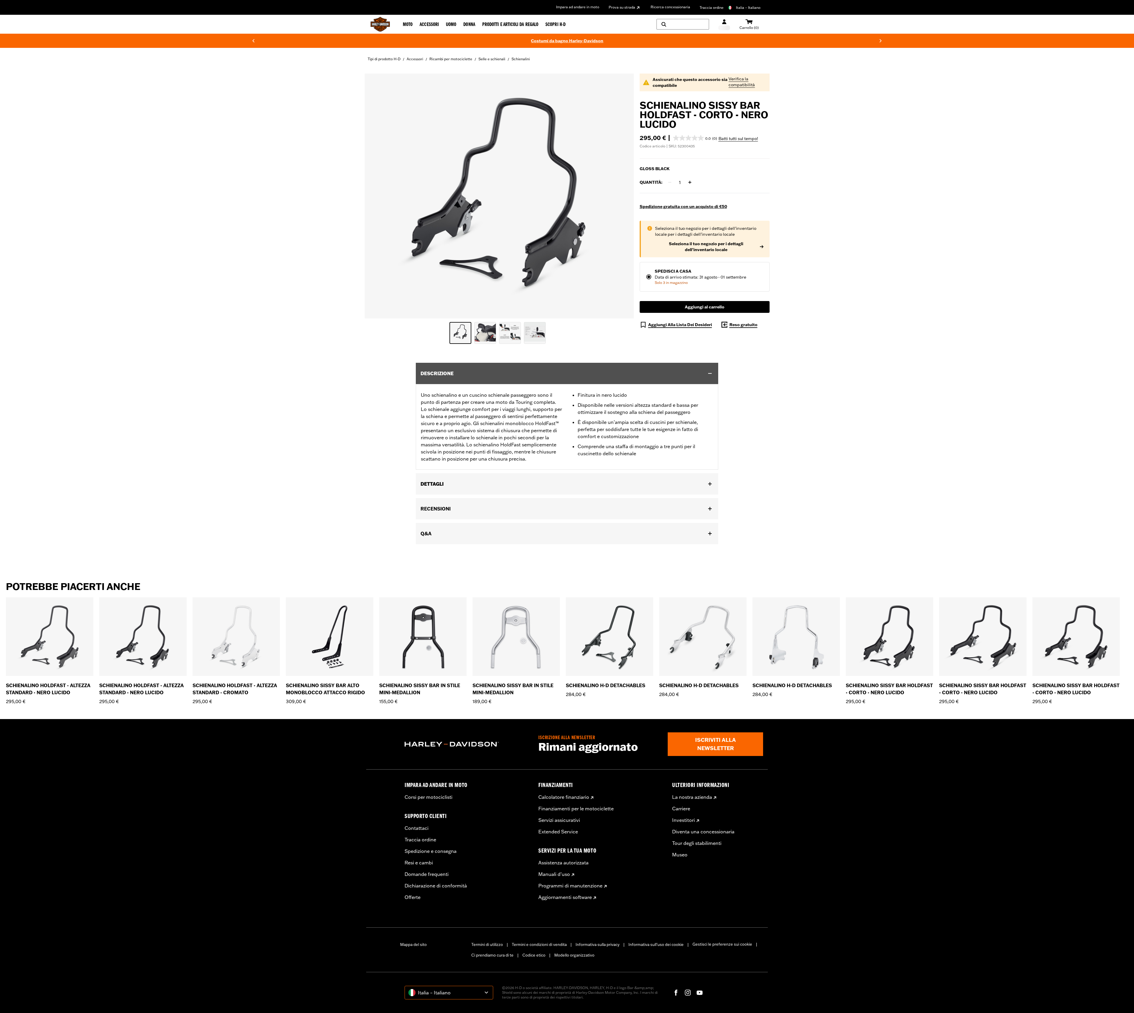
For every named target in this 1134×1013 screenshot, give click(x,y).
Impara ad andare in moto (577, 7)
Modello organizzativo (574, 955)
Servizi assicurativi (559, 820)
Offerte (413, 897)
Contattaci (416, 828)
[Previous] (253, 41)
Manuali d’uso (554, 874)
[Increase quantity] (690, 182)
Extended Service (558, 832)
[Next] (881, 41)
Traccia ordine (712, 7)
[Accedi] (724, 24)
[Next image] (622, 196)
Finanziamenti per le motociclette (576, 809)
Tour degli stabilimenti (696, 843)
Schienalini (520, 59)
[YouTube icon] (699, 992)
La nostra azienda (692, 797)
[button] (695, 138)
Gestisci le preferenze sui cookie (722, 944)
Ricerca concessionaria (670, 7)
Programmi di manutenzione (570, 886)
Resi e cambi (419, 863)
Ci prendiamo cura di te (492, 955)
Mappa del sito (413, 944)
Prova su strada (622, 7)
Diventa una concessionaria (703, 832)
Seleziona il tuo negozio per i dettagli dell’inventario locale (706, 246)
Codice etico (533, 955)
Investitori (683, 820)
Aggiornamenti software (565, 897)
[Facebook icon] (676, 992)
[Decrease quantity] (670, 182)
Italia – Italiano (748, 7)
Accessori (415, 59)
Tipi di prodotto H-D (384, 59)
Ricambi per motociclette (450, 59)
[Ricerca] (682, 24)
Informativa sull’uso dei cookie (656, 944)
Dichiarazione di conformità (436, 886)
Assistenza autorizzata (563, 863)
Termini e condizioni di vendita (539, 944)
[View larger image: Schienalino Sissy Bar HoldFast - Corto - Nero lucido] (499, 195)
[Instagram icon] (687, 992)
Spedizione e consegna (431, 851)
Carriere (681, 809)
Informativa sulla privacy (598, 944)
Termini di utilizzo (487, 944)
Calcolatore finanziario (563, 797)
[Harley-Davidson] (467, 744)
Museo (679, 855)
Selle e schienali (491, 59)
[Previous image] (376, 196)
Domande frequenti (427, 874)
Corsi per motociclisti (428, 797)
